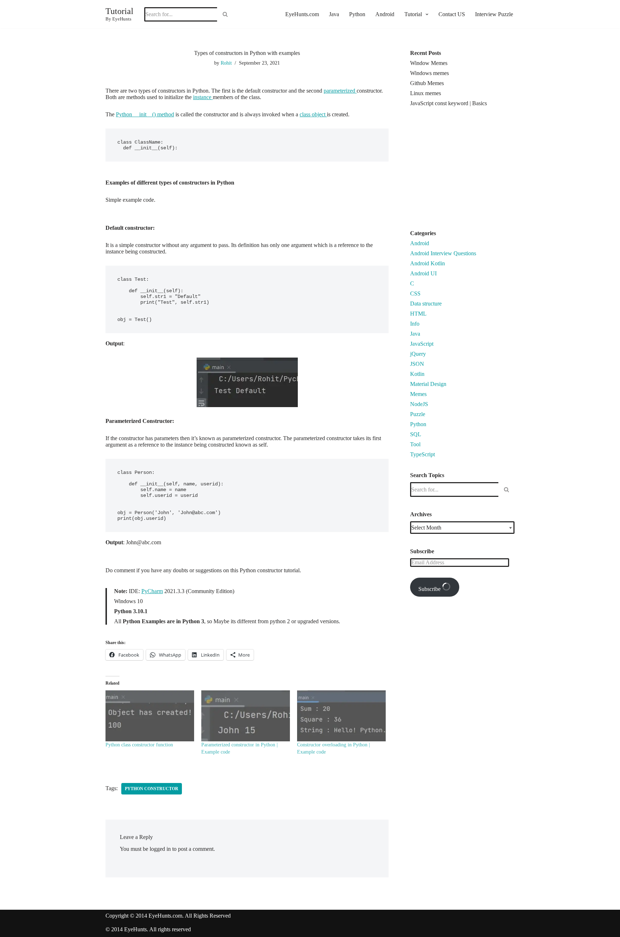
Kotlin (417, 374)
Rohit (226, 63)
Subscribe (430, 589)
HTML (418, 314)
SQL (415, 434)
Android (384, 14)
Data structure (426, 303)
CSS (415, 293)
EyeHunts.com (302, 14)
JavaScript (421, 344)
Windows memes (429, 73)
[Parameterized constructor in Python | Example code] (245, 715)
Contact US (451, 14)
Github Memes (427, 83)
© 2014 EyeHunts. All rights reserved (148, 929)
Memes (418, 394)
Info (414, 324)
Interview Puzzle (494, 14)
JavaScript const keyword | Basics (448, 103)
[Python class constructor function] (149, 715)
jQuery (418, 354)
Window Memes (428, 63)
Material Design (428, 384)
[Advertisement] (470, 171)
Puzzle (417, 414)
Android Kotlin (427, 263)
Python (357, 14)
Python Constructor (151, 788)
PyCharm (152, 591)
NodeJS (419, 404)
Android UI (423, 273)
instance (203, 97)
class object (313, 114)
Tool (415, 444)
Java (334, 14)
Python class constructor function (139, 744)
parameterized (340, 91)
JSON (417, 364)
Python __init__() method (145, 114)
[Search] (225, 14)
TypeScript (422, 454)
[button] (426, 14)
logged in (160, 849)
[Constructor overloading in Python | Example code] (341, 715)
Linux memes (425, 93)
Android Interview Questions (443, 253)
